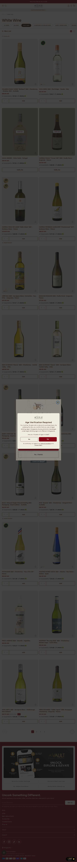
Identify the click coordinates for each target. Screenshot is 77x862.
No (29, 439)
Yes (48, 439)
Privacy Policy (38, 445)
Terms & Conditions (46, 443)
